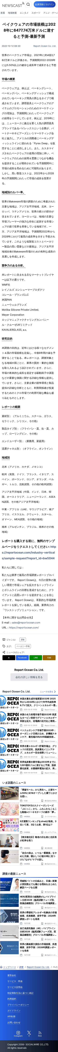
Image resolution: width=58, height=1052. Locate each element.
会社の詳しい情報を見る (29, 677)
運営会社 (11, 975)
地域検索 (12, 12)
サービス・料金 (15, 981)
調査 (23, 639)
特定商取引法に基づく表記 (20, 993)
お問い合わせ (13, 1022)
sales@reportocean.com (26, 622)
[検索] (28, 4)
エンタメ (24, 12)
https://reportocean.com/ (24, 627)
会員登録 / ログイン (44, 4)
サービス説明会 (15, 987)
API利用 (11, 1016)
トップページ (9, 967)
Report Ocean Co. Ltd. (44, 46)
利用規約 (11, 998)
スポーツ (36, 12)
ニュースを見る (46, 691)
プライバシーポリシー (18, 1004)
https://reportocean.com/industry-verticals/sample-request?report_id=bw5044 (29, 552)
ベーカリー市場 (23, 646)
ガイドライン (13, 1010)
